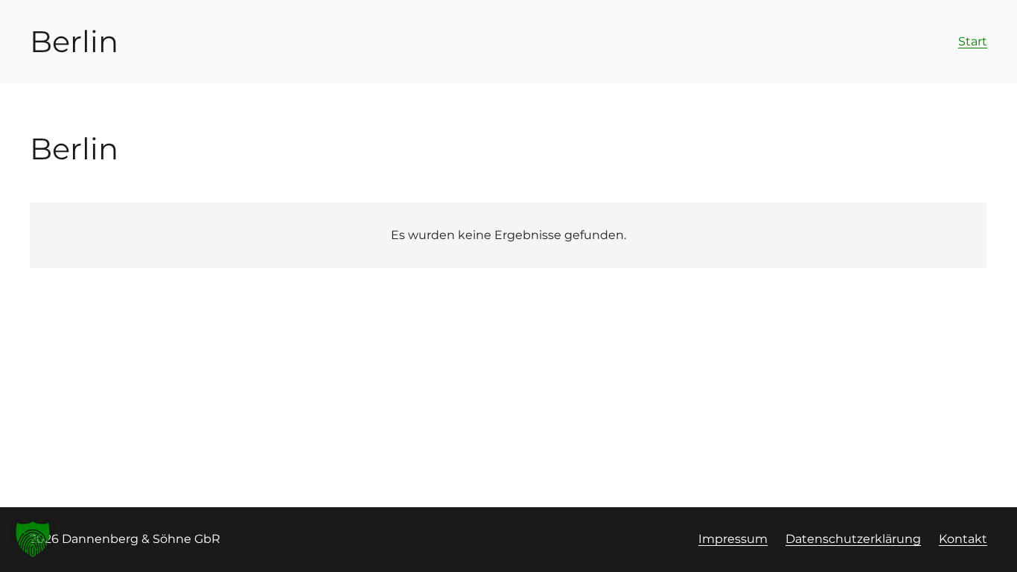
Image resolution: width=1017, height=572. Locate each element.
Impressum (733, 539)
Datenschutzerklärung (853, 539)
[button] (33, 539)
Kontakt (963, 539)
